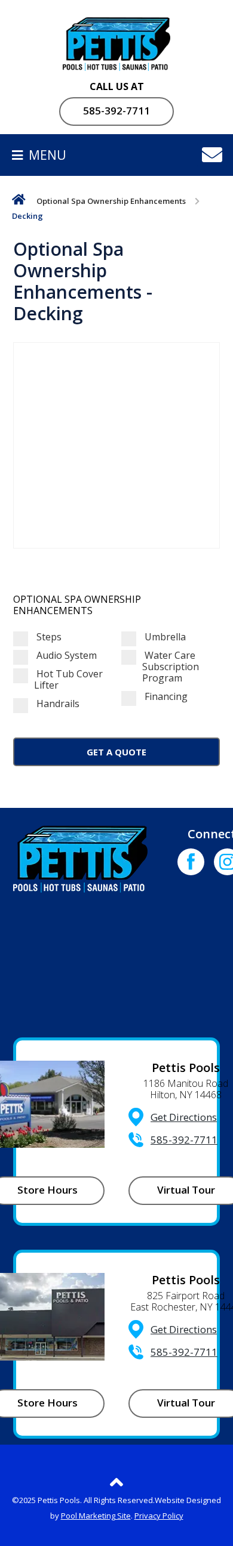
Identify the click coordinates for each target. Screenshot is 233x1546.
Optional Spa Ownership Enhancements (111, 201)
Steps (48, 637)
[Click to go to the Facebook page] (190, 861)
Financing (165, 696)
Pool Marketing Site (96, 1515)
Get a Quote (116, 752)
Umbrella (164, 637)
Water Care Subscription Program (170, 667)
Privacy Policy (158, 1515)
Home (19, 202)
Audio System (65, 655)
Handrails (56, 704)
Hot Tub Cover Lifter (68, 679)
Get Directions (184, 1117)
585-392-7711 (116, 110)
